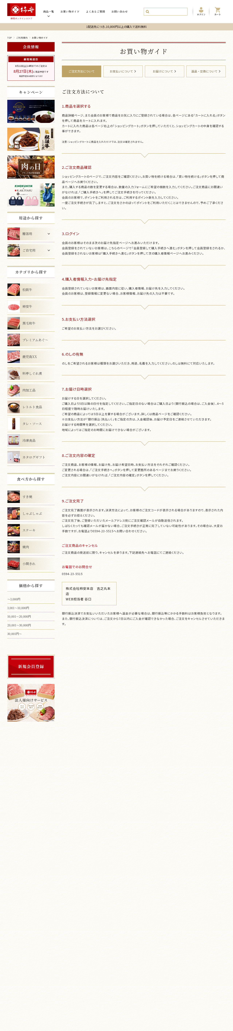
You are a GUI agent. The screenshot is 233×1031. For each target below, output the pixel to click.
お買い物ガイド (70, 11)
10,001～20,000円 (19, 616)
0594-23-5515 (72, 574)
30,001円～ (14, 634)
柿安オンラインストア (21, 18)
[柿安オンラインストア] (21, 9)
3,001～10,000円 (18, 608)
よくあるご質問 (95, 11)
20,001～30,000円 (19, 625)
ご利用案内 (22, 37)
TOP (9, 37)
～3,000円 (13, 599)
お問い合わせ (119, 11)
